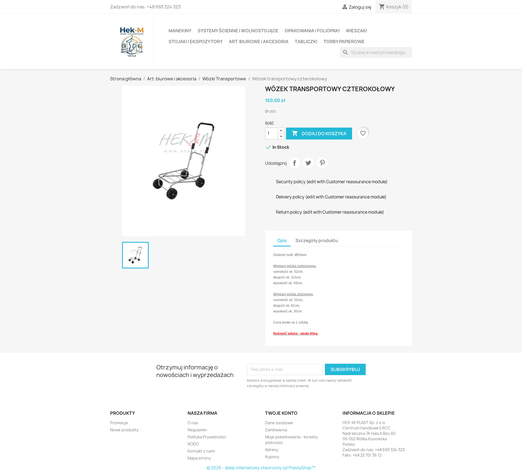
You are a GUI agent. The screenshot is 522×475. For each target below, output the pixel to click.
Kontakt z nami (201, 451)
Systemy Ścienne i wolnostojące (238, 31)
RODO (193, 443)
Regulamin (197, 429)
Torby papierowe (344, 42)
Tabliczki (306, 42)
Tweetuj (308, 162)
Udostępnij (294, 162)
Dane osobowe (279, 422)
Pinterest (322, 162)
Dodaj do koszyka (319, 133)
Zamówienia (276, 429)
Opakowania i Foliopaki (312, 31)
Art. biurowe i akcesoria (258, 42)
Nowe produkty (124, 429)
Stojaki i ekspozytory (196, 42)
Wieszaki (356, 31)
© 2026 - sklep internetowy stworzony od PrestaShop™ (261, 468)
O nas (193, 422)
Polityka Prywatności (207, 436)
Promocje (119, 422)
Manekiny (180, 31)
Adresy (271, 449)
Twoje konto (281, 413)
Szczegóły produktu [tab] (317, 240)
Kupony (272, 456)
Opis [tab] (282, 240)
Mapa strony (199, 458)
